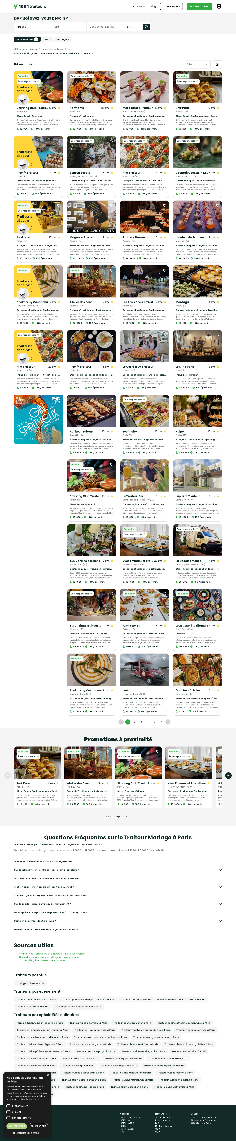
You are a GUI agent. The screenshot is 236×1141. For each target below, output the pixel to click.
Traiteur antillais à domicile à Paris (94, 1030)
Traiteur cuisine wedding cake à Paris (143, 1051)
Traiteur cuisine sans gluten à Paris (90, 1044)
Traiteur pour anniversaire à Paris (36, 999)
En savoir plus (32, 1099)
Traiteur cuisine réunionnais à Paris (132, 1080)
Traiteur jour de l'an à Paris (32, 1006)
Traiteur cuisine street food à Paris (137, 1044)
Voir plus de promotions (118, 816)
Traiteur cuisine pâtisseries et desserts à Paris (43, 1051)
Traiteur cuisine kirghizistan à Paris (164, 1065)
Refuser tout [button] (38, 1126)
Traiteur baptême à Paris (136, 999)
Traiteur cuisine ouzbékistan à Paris (83, 1072)
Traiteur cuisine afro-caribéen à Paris (84, 1080)
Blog (153, 6)
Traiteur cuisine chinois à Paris (80, 1058)
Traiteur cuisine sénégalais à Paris (37, 1058)
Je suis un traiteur (199, 6)
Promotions (140, 6)
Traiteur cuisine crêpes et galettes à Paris (188, 1044)
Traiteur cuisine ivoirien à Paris (175, 1072)
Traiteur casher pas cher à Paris (132, 1023)
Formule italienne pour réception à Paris (40, 1023)
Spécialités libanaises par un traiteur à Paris (42, 1030)
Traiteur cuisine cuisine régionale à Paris (40, 1044)
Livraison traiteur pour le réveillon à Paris (181, 999)
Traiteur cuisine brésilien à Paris (129, 1087)
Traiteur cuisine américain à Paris (167, 1058)
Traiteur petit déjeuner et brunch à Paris (77, 1006)
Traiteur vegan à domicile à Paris (195, 1030)
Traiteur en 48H (171, 6)
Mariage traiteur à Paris (30, 983)
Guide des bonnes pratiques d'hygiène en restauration (49, 957)
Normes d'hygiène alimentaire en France (42, 960)
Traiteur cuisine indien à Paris (189, 1051)
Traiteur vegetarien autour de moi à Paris (145, 1030)
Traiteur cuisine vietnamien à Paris (174, 1087)
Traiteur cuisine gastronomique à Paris (156, 1037)
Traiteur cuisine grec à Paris (77, 1065)
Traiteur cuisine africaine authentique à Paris (184, 1023)
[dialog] (27, 1105)
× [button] (48, 1075)
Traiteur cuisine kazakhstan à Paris (130, 1072)
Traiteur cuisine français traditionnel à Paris (42, 1037)
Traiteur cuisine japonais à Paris (123, 1058)
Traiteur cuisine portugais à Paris (85, 1087)
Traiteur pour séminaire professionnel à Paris (88, 999)
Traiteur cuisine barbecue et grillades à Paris (100, 1037)
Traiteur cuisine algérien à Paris (119, 1065)
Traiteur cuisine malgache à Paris (179, 1080)
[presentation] (7, 775)
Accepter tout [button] (17, 1126)
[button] (27, 1133)
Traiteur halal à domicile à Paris (88, 1023)
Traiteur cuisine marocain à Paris (36, 1065)
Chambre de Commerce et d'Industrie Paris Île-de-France (52, 953)
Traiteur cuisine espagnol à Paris (96, 1051)
